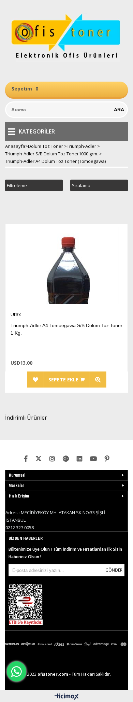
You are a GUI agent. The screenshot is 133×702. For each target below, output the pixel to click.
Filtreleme (17, 185)
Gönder (113, 570)
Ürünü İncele (97, 379)
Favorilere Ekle (35, 379)
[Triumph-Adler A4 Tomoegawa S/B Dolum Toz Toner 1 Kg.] (66, 267)
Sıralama (81, 185)
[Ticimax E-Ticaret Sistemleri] (67, 696)
